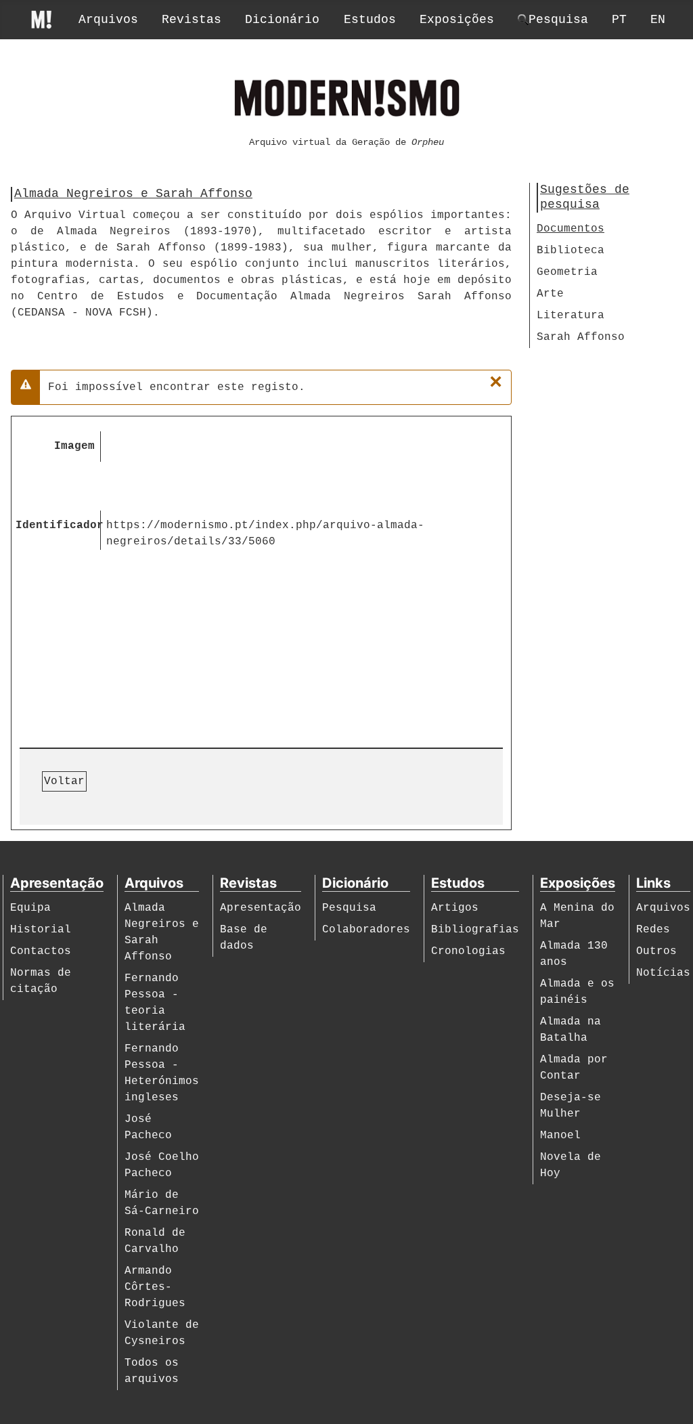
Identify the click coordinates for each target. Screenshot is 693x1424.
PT (619, 19)
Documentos (570, 229)
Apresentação (260, 908)
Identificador (58, 525)
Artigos (454, 908)
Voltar (64, 781)
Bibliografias (475, 930)
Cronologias (468, 951)
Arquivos (108, 19)
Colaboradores (366, 930)
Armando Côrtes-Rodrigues (155, 1287)
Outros (656, 951)
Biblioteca (570, 250)
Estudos (370, 19)
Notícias (663, 973)
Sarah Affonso (581, 337)
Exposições (457, 19)
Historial (40, 930)
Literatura (570, 315)
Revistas (191, 19)
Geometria (567, 272)
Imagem (74, 446)
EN (657, 19)
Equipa (30, 908)
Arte (550, 294)
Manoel (560, 1135)
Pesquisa (349, 908)
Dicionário (282, 19)
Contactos (40, 951)
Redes (653, 930)
